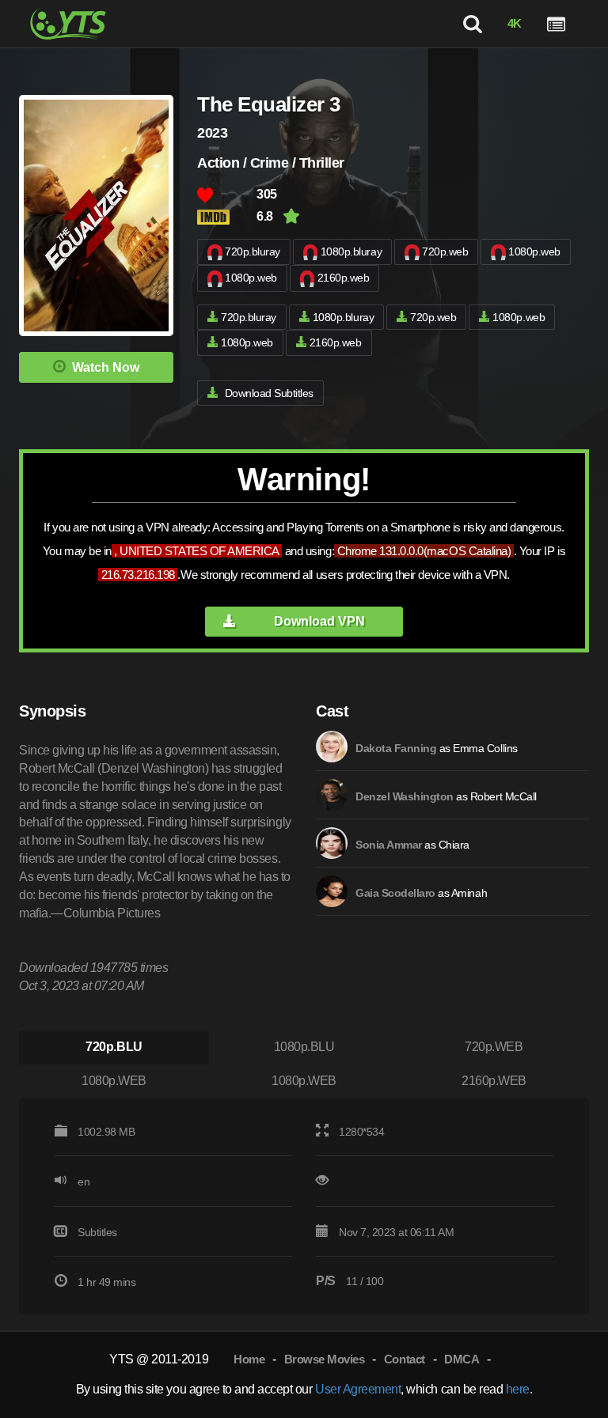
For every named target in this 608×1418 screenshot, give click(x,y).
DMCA (461, 1359)
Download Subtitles (269, 393)
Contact (404, 1359)
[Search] (472, 23)
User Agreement (358, 1389)
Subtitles (97, 1232)
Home (249, 1359)
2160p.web (343, 277)
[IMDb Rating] (226, 217)
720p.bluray (252, 251)
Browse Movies (324, 1359)
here (518, 1389)
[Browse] (556, 23)
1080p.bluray (351, 251)
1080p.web (534, 251)
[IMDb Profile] (332, 746)
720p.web (445, 251)
